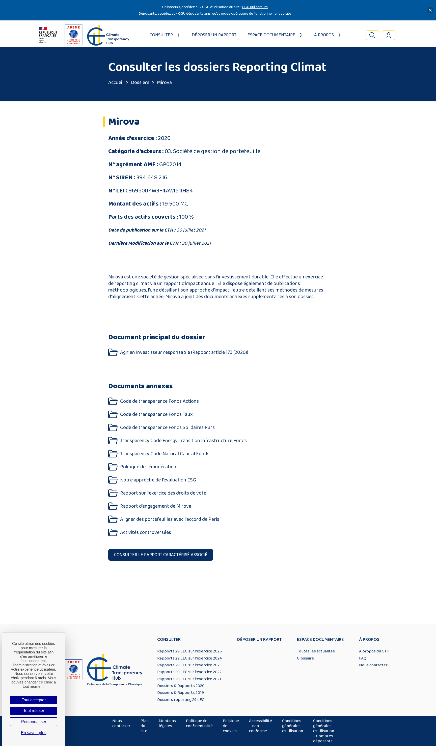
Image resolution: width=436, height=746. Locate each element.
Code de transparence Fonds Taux (156, 414)
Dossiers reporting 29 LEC (180, 699)
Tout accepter (34, 700)
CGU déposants (191, 13)
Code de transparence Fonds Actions (159, 401)
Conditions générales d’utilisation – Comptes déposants (323, 730)
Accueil (115, 82)
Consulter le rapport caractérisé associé (160, 554)
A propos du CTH (374, 651)
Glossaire (305, 658)
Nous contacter (373, 665)
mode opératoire (235, 13)
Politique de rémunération (148, 467)
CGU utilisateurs (255, 7)
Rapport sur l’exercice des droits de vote (163, 493)
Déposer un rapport (214, 35)
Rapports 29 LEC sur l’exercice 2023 (189, 665)
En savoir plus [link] (33, 733)
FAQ (362, 658)
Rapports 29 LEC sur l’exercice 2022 (189, 672)
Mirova (164, 82)
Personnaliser (33, 722)
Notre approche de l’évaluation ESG (158, 480)
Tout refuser (33, 710)
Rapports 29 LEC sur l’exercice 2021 (189, 679)
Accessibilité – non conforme (260, 725)
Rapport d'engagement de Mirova (155, 506)
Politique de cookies (231, 725)
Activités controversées (145, 532)
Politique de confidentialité (199, 723)
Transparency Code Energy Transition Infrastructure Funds (183, 441)
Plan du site (145, 725)
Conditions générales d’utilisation (292, 725)
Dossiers (140, 82)
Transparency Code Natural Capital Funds (164, 454)
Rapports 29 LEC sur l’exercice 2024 (189, 658)
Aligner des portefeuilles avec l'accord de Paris (169, 519)
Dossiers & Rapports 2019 (180, 692)
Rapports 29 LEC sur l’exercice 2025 (189, 651)
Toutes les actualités (316, 651)
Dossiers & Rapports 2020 (181, 685)
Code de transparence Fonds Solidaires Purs (167, 427)
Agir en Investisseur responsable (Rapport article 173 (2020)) (184, 352)
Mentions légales (167, 723)
